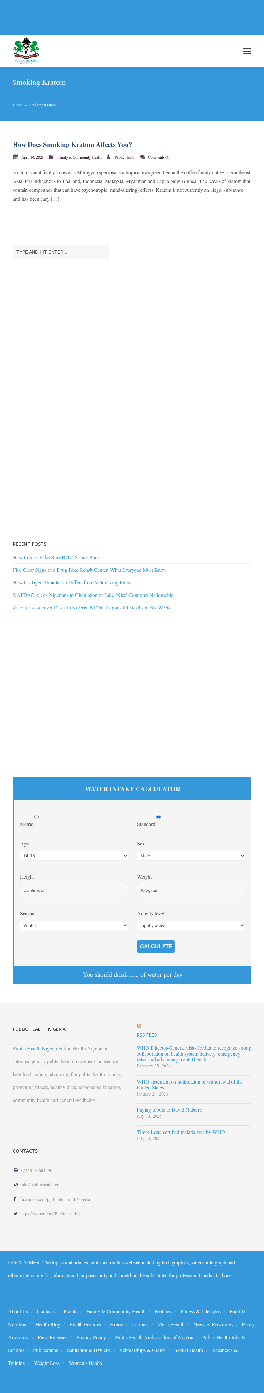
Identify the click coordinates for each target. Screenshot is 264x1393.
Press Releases (52, 1337)
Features (163, 1311)
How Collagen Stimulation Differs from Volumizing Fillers (72, 582)
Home (17, 104)
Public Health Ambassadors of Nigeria (154, 1337)
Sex (141, 843)
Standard (146, 824)
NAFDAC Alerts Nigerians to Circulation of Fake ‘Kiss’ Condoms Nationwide (93, 594)
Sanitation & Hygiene (89, 1350)
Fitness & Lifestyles (201, 1311)
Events (70, 1311)
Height (27, 876)
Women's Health (85, 1362)
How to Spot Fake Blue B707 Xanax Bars (56, 557)
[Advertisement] (117, 17)
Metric (27, 824)
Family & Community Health (79, 157)
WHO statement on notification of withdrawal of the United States (190, 1084)
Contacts (46, 1311)
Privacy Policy (91, 1337)
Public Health (125, 157)
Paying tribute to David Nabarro (169, 1110)
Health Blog (47, 1324)
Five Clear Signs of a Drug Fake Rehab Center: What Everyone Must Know (90, 569)
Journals (140, 1324)
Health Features (85, 1324)
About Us (18, 1311)
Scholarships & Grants (142, 1350)
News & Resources (213, 1324)
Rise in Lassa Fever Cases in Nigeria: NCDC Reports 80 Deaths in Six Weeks (92, 607)
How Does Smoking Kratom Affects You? (72, 144)
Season (27, 913)
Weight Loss (47, 1362)
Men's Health (170, 1324)
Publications (45, 1350)
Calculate (156, 946)
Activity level (150, 913)
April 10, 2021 (32, 157)
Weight (144, 876)
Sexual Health (188, 1350)
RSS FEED (147, 1035)
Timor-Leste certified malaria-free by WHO (181, 1132)
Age (24, 843)
